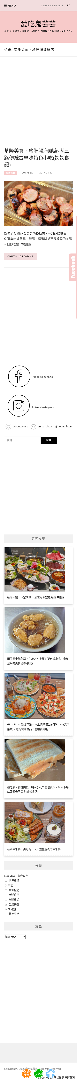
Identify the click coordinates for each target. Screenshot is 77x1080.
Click (73, 267)
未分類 (12, 909)
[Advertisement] (38, 106)
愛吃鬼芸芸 (38, 24)
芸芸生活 (14, 914)
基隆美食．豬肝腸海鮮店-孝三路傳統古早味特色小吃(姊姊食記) (36, 158)
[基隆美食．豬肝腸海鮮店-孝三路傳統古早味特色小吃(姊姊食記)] (38, 203)
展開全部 (9, 876)
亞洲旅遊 (14, 890)
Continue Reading (20, 256)
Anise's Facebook (43, 377)
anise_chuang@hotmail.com (55, 426)
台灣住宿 (14, 895)
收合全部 (22, 876)
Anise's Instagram (42, 407)
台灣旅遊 (14, 900)
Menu (12, 5)
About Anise (20, 426)
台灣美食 (10, 172)
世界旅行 (14, 880)
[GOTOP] (50, 1074)
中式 (10, 885)
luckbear (28, 172)
